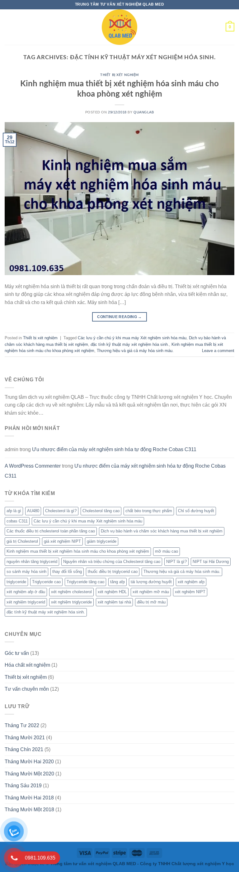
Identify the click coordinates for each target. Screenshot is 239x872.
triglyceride (16, 581)
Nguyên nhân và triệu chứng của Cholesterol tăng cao (111, 561)
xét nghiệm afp (191, 581)
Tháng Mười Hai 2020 (29, 761)
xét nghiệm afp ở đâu (26, 591)
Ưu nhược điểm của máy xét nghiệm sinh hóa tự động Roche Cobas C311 (114, 449)
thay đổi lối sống (67, 571)
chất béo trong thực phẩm (148, 510)
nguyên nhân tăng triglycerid (32, 561)
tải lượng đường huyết (151, 581)
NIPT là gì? (176, 561)
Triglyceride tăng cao (85, 581)
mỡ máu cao (166, 551)
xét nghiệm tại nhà (114, 602)
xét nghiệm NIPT (190, 591)
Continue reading (119, 317)
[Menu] (10, 27)
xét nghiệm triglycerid (26, 602)
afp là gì (14, 510)
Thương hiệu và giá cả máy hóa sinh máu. (135, 350)
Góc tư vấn (17, 653)
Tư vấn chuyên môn (27, 689)
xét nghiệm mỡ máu (151, 591)
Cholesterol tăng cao (101, 510)
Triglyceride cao (46, 581)
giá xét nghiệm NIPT (62, 541)
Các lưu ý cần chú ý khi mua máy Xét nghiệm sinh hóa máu (132, 338)
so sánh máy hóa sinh (26, 571)
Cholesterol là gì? (61, 510)
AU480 (33, 510)
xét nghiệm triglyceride (71, 602)
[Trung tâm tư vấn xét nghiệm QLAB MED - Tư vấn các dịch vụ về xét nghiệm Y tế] (119, 27)
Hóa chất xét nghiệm (27, 665)
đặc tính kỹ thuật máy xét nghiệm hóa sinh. (130, 344)
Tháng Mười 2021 (25, 737)
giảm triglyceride (101, 541)
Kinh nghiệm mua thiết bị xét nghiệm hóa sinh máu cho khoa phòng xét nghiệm (78, 551)
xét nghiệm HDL (112, 591)
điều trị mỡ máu (151, 602)
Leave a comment (218, 350)
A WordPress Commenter (33, 466)
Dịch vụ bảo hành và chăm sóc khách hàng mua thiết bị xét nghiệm (162, 531)
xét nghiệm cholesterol (71, 591)
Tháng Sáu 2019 (23, 785)
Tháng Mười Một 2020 (29, 773)
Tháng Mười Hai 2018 (29, 797)
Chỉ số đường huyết (196, 510)
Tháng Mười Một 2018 (29, 809)
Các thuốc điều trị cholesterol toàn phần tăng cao (51, 531)
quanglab (144, 112)
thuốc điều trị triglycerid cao (113, 571)
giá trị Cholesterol (22, 541)
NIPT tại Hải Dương (211, 561)
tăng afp (117, 581)
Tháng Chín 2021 (24, 749)
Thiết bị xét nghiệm (119, 75)
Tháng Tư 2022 (22, 725)
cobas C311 (17, 521)
